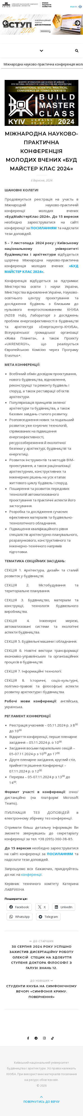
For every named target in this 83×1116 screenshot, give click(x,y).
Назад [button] (5, 23)
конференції (31, 874)
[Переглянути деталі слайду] (41, 24)
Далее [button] (77, 23)
